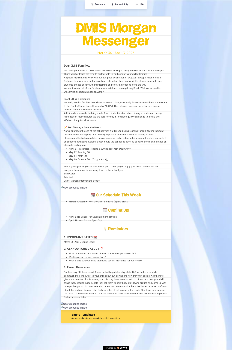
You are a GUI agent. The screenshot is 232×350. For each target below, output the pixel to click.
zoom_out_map (168, 188)
